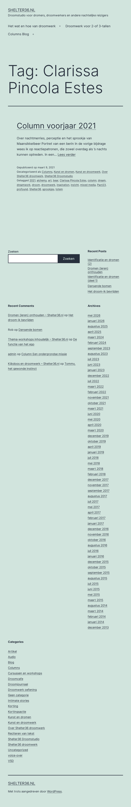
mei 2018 (94, 463)
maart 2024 (96, 337)
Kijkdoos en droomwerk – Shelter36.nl (33, 363)
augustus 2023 (98, 353)
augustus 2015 (97, 578)
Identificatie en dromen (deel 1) (103, 278)
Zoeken (13, 251)
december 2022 (98, 375)
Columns (47, 171)
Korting (13, 706)
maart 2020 (96, 430)
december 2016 (98, 529)
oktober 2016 (97, 539)
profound (22, 189)
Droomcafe (15, 678)
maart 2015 (95, 600)
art (50, 180)
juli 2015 (93, 583)
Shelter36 (35, 189)
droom (36, 184)
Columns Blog (18, 34)
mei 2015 (94, 594)
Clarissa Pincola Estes (73, 180)
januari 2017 (96, 523)
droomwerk (48, 184)
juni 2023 (94, 364)
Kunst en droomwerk (88, 171)
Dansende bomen (100, 286)
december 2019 (98, 436)
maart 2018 (95, 468)
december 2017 (98, 479)
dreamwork (24, 184)
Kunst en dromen (64, 171)
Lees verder (67, 154)
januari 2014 (96, 622)
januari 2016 (96, 556)
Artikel (12, 651)
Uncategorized (18, 750)
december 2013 (98, 627)
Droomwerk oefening (22, 689)
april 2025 (94, 331)
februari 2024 (97, 342)
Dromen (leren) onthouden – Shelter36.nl (35, 315)
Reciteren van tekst (21, 733)
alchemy (42, 180)
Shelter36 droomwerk (23, 744)
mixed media (88, 184)
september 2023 (99, 348)
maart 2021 (95, 408)
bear (55, 180)
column (92, 180)
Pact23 (101, 184)
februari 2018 (97, 474)
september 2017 (98, 490)
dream (102, 180)
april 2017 (94, 512)
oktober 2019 (97, 441)
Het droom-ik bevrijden (103, 291)
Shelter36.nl (21, 10)
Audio (12, 657)
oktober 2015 (97, 567)
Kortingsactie (17, 711)
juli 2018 (93, 457)
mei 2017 (94, 507)
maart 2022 (96, 386)
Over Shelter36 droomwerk (26, 728)
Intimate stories (18, 700)
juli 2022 (93, 381)
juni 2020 (94, 414)
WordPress (54, 791)
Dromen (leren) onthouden (98, 270)
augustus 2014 (97, 605)
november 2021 (98, 397)
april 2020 (94, 424)
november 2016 (98, 534)
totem (59, 189)
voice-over (15, 755)
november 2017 (98, 485)
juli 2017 (93, 501)
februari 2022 (97, 392)
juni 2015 (94, 589)
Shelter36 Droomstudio (59, 176)
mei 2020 (94, 419)
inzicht (75, 184)
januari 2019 (96, 452)
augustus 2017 (97, 496)
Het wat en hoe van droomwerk (32, 26)
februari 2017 (96, 518)
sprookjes (48, 189)
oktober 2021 (97, 403)
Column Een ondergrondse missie (44, 354)
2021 (32, 180)
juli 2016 (93, 551)
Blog (11, 662)
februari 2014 (97, 616)
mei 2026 (94, 315)
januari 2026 (96, 321)
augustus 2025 (98, 326)
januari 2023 (96, 370)
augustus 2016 (97, 545)
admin (12, 354)
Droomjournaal (18, 684)
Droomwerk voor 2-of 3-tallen (88, 26)
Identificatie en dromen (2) (103, 261)
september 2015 (99, 572)
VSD (11, 760)
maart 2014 (95, 611)
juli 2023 (93, 359)
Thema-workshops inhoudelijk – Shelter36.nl (38, 339)
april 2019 (94, 446)
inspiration (63, 184)
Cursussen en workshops (25, 673)
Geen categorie (18, 695)
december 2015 (98, 561)
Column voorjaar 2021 (56, 125)
